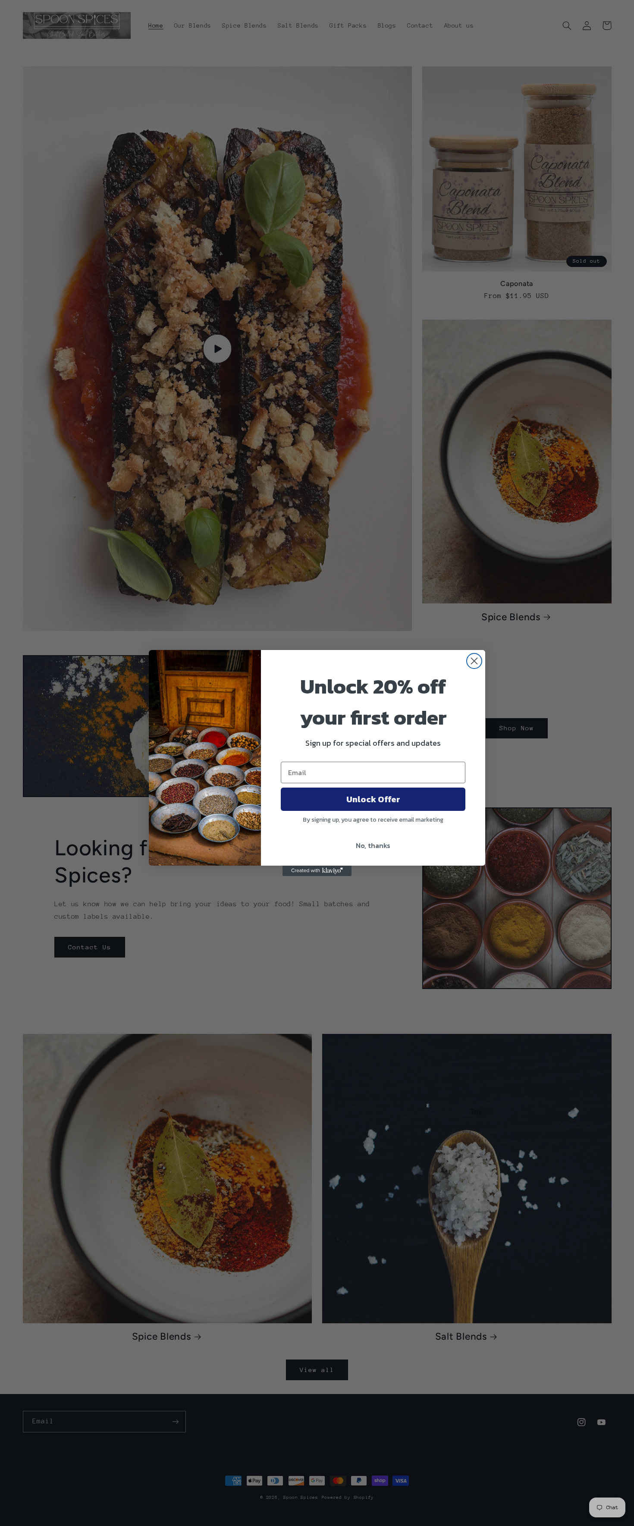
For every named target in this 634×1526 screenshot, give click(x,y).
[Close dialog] (474, 661)
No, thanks (373, 845)
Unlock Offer (373, 799)
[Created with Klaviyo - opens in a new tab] (317, 871)
